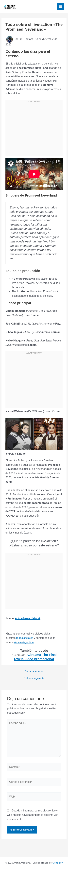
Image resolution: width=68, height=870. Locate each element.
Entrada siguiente (34, 678)
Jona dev (58, 862)
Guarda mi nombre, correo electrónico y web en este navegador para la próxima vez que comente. (32, 814)
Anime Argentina (24, 642)
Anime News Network (27, 618)
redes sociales (24, 637)
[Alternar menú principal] (60, 6)
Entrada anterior (34, 671)
